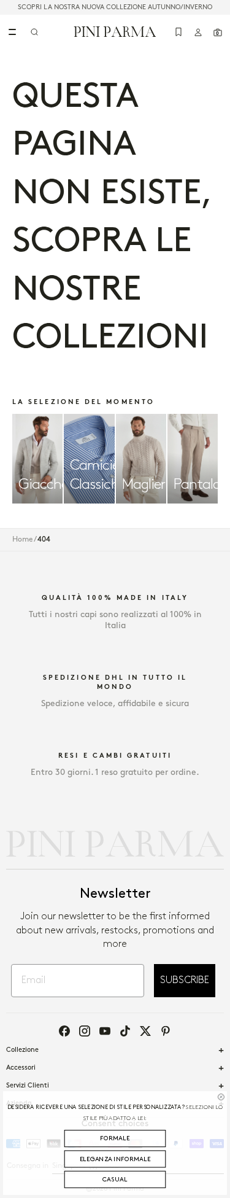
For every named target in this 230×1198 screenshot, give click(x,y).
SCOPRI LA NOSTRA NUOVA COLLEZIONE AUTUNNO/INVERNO (115, 7)
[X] (145, 1031)
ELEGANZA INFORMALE (115, 1159)
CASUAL (115, 1179)
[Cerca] (34, 32)
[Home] (115, 31)
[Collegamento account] (198, 32)
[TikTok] (125, 1031)
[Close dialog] (221, 1097)
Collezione (22, 1050)
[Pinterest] (165, 1031)
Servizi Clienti (27, 1086)
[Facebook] (64, 1031)
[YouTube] (104, 1031)
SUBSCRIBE (184, 980)
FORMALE (114, 1138)
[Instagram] (84, 1031)
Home (22, 539)
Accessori (21, 1068)
